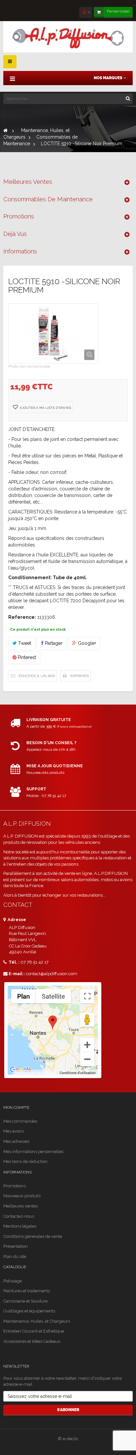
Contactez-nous (18, 1216)
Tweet (24, 643)
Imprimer (79, 676)
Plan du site (14, 1256)
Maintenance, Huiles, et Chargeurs (36, 1321)
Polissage (12, 1280)
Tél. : (13, 962)
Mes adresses (16, 1141)
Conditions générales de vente (32, 1236)
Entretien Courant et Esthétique (33, 1331)
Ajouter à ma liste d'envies (45, 408)
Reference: (22, 617)
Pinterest (26, 657)
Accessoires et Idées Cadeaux (31, 1341)
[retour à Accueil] (5, 130)
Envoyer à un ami (36, 676)
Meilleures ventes (27, 181)
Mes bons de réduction (25, 1161)
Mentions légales (19, 1226)
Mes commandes (20, 1121)
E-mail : (17, 973)
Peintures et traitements (26, 1290)
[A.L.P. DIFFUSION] (68, 36)
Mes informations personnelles (33, 1151)
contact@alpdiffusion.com (51, 973)
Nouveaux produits (22, 1195)
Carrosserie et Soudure (25, 1301)
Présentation (15, 1246)
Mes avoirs (13, 1131)
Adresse (16, 919)
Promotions (18, 216)
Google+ (86, 643)
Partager (53, 643)
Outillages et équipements (29, 1310)
